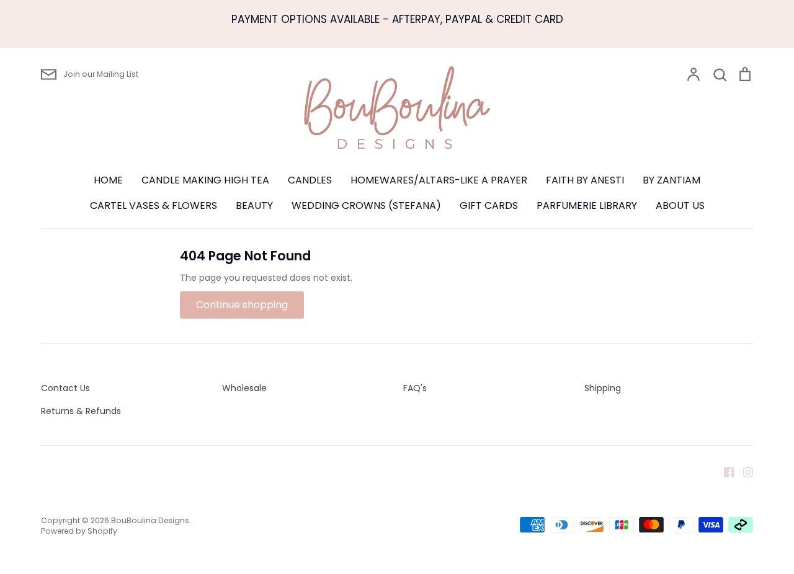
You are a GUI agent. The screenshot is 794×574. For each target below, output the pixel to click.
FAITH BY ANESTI (585, 180)
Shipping (602, 388)
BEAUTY (254, 205)
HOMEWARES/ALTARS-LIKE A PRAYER (438, 180)
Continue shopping (242, 305)
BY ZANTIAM (671, 180)
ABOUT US (680, 205)
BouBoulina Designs (150, 520)
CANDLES (310, 180)
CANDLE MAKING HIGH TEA (205, 180)
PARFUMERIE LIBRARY (587, 205)
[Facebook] (724, 471)
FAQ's (415, 388)
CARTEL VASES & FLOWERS (153, 205)
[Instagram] (743, 471)
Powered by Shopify (79, 531)
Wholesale (244, 388)
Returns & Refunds (81, 411)
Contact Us (65, 388)
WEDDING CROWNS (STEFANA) (366, 205)
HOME (108, 180)
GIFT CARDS (489, 205)
